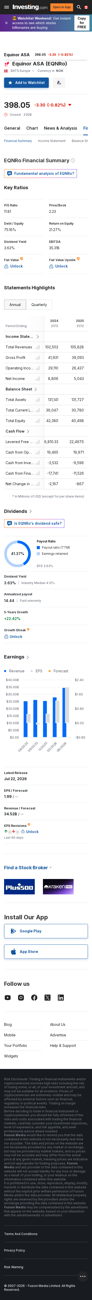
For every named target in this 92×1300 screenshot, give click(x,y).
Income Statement (52, 141)
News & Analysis (60, 128)
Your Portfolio (15, 1045)
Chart (32, 128)
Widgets (11, 1056)
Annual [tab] (15, 304)
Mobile (10, 1035)
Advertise (58, 1035)
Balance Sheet (19, 389)
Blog (8, 1024)
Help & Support (63, 1045)
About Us (57, 1024)
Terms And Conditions (21, 1234)
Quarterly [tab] (39, 304)
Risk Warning (13, 1267)
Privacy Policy (14, 1250)
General (12, 128)
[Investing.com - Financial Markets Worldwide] (30, 7)
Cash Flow (15, 431)
